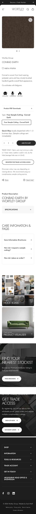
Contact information (18, 510)
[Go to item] (17, 51)
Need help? (30, 180)
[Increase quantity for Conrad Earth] (13, 143)
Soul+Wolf (29, 504)
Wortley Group (7, 58)
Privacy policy (17, 507)
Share (6, 180)
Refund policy (9, 507)
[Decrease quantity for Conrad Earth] (4, 143)
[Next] (33, 2)
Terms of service (26, 507)
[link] (18, 162)
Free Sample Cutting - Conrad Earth (16, 122)
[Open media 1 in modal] (30, 20)
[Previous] (3, 2)
